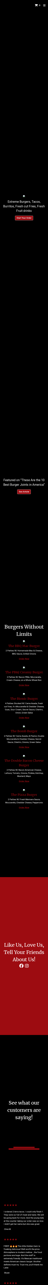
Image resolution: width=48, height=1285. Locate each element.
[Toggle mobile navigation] (44, 5)
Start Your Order (24, 218)
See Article (24, 492)
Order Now (24, 659)
